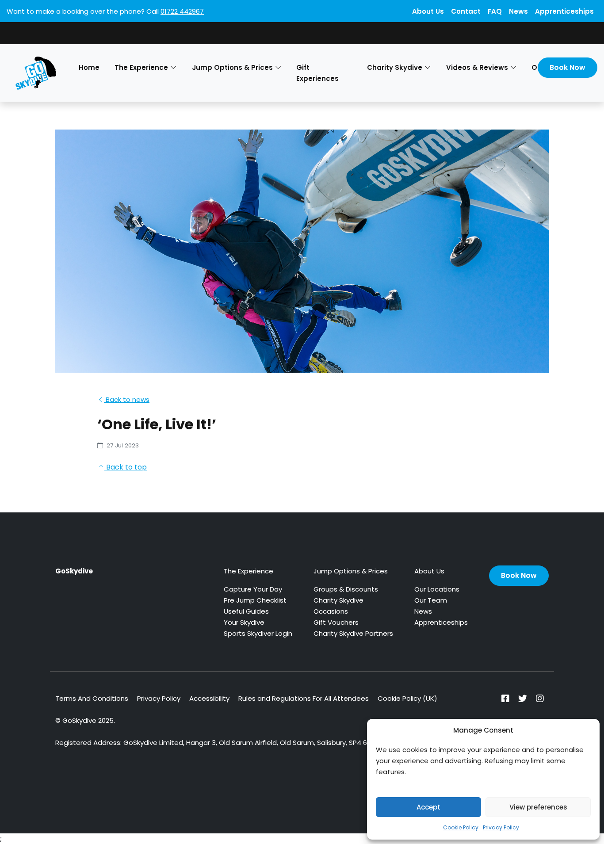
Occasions (330, 611)
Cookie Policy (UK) (407, 698)
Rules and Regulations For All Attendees (303, 698)
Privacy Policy (501, 827)
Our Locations (436, 589)
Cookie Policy (460, 827)
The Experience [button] (141, 67)
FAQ (495, 11)
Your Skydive (244, 622)
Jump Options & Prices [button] (232, 67)
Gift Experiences (317, 73)
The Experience (248, 571)
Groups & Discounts (345, 589)
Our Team (430, 600)
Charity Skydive (338, 600)
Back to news (126, 399)
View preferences (538, 807)
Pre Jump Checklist (255, 600)
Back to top (125, 467)
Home (89, 67)
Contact (466, 11)
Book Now (567, 67)
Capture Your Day (253, 589)
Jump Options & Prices (350, 571)
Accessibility (209, 698)
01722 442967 (182, 11)
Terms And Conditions (91, 698)
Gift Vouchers (336, 622)
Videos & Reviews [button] (477, 67)
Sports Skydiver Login (258, 633)
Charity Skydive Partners (353, 633)
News (518, 11)
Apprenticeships (564, 11)
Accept (428, 807)
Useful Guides (246, 611)
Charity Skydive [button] (394, 67)
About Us (428, 11)
